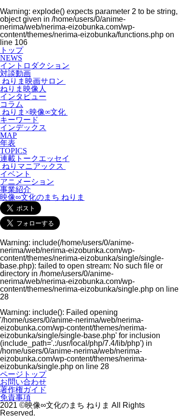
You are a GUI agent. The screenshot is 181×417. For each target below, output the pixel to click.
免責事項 (15, 397)
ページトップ (23, 374)
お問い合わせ (23, 382)
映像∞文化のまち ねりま (42, 197)
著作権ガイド (23, 390)
